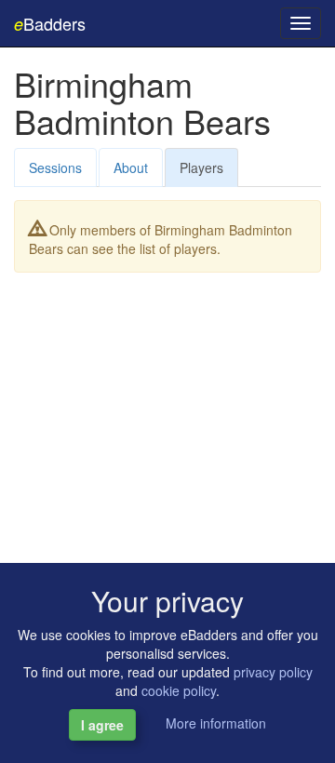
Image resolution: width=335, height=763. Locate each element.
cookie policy (178, 690)
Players (201, 167)
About (131, 167)
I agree (102, 725)
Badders (50, 23)
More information (216, 723)
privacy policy (273, 672)
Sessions (55, 167)
